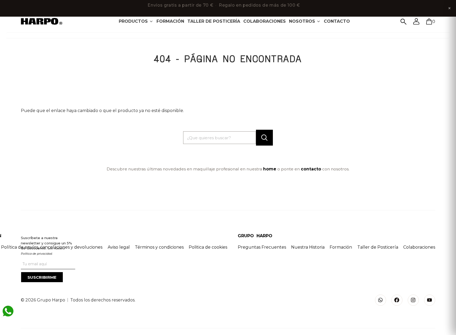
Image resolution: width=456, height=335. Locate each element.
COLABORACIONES (264, 21)
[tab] (136, 21)
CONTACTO (337, 21)
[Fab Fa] (396, 300)
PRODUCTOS (133, 21)
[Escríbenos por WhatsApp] (8, 311)
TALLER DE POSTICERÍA (213, 21)
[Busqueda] (403, 21)
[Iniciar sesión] (416, 21)
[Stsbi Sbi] (380, 300)
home (269, 168)
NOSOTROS (302, 21)
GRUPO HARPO (255, 235)
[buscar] (264, 138)
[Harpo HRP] (44, 22)
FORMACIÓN (170, 21)
